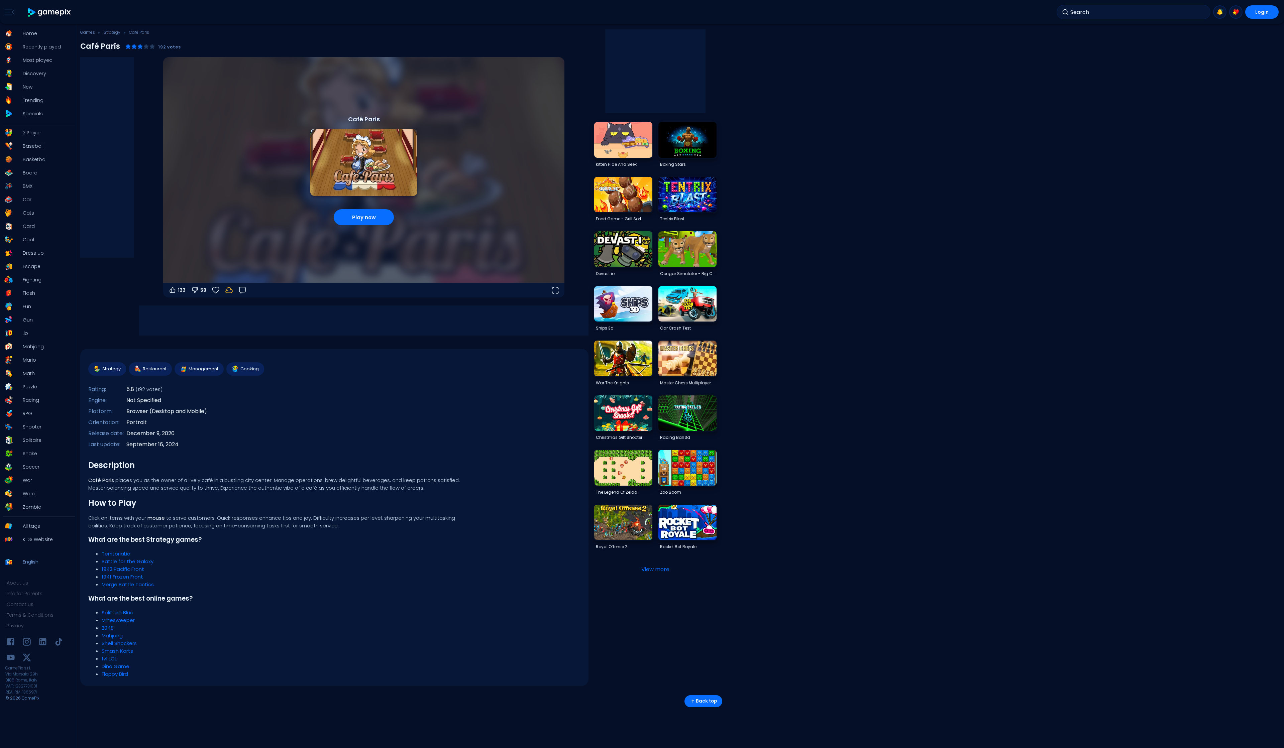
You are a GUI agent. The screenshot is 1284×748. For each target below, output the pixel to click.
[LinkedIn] (42, 642)
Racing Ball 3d (675, 437)
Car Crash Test (675, 328)
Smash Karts (117, 650)
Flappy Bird (115, 673)
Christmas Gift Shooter (619, 437)
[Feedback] (242, 290)
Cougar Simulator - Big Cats (688, 273)
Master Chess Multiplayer (685, 383)
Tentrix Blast (672, 219)
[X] (26, 658)
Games (87, 32)
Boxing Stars (673, 164)
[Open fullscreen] (555, 290)
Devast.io (605, 273)
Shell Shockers (119, 643)
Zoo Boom (670, 492)
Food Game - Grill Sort (618, 219)
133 (182, 290)
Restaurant (155, 369)
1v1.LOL (109, 658)
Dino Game (115, 666)
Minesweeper (118, 620)
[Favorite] (1236, 12)
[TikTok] (59, 642)
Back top (706, 701)
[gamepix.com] (49, 12)
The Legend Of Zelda (616, 492)
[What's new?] (1219, 12)
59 (203, 290)
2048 (108, 627)
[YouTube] (10, 658)
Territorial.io (116, 553)
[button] (35, 33)
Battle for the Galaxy (127, 561)
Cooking (249, 369)
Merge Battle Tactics (128, 584)
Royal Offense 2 (611, 546)
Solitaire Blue (117, 612)
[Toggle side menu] (8, 12)
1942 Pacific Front (123, 569)
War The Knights (612, 383)
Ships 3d (605, 328)
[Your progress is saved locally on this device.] (229, 290)
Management (203, 369)
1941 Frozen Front (122, 576)
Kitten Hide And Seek (616, 164)
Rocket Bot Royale (678, 546)
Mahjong (112, 635)
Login (1262, 12)
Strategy (112, 32)
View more (655, 569)
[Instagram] (26, 642)
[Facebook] (10, 642)
